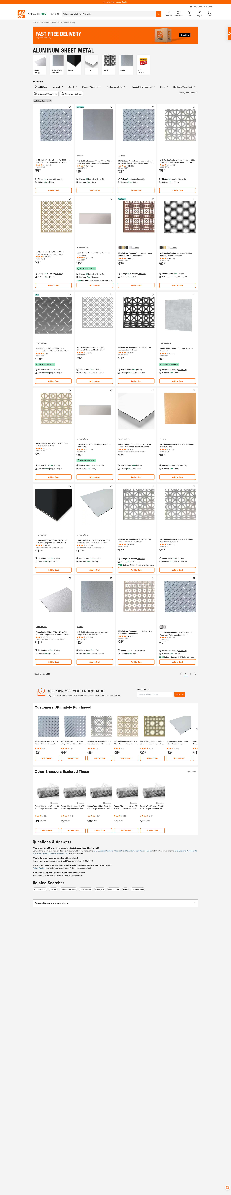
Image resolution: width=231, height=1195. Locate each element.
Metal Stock (56, 22)
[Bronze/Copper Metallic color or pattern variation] (119, 247)
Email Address (143, 689)
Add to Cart (53, 190)
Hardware (45, 22)
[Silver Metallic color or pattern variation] (130, 247)
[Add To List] (70, 107)
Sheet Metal (69, 22)
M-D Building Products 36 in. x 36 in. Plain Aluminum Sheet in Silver (123, 851)
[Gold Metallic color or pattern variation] (123, 247)
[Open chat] (229, 33)
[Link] (53, 149)
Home (35, 22)
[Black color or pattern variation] (126, 247)
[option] (195, 674)
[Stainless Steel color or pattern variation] (161, 626)
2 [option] (190, 674)
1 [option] (185, 674)
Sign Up (179, 694)
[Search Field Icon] (158, 14)
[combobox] (109, 13)
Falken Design (39, 868)
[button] (188, 93)
